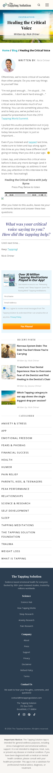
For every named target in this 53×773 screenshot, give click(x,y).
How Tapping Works (26, 608)
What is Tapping (13, 558)
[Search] (39, 5)
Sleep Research (26, 614)
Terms (27, 676)
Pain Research (26, 626)
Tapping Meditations (17, 525)
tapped (33, 142)
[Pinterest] (29, 714)
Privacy (26, 658)
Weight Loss (10, 551)
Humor (6, 467)
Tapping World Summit (14, 118)
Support (26, 652)
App (4, 430)
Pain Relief (9, 474)
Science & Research (16, 503)
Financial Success (15, 452)
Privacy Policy (15, 317)
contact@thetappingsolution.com (26, 697)
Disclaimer (26, 664)
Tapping (12, 249)
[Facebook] (19, 714)
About (26, 640)
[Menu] (47, 5)
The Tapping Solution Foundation (18, 534)
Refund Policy (26, 670)
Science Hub (26, 602)
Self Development (15, 510)
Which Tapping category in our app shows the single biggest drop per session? (32, 396)
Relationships (12, 496)
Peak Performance (15, 488)
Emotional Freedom (16, 438)
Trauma (7, 544)
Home (5, 50)
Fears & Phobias (13, 445)
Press (26, 646)
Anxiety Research (26, 620)
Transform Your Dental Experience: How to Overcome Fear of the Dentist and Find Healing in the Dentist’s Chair (34, 373)
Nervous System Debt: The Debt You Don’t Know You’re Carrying (32, 350)
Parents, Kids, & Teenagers (21, 481)
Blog (14, 50)
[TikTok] (34, 714)
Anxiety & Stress (14, 423)
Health (7, 459)
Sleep (5, 517)
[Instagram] (24, 714)
